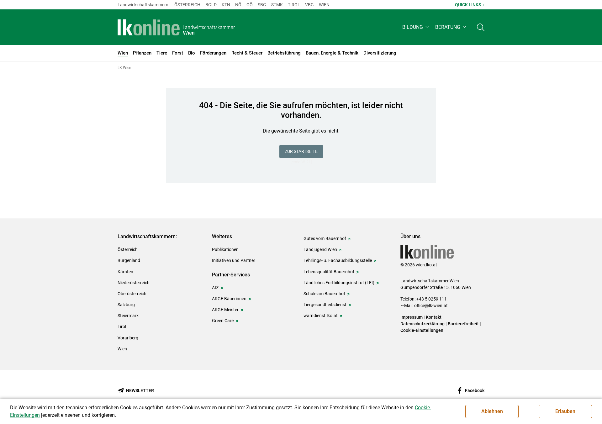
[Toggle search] (480, 27)
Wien (324, 4)
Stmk (277, 4)
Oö (249, 4)
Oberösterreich (132, 293)
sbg (262, 4)
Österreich (187, 4)
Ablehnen (492, 411)
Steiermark (128, 315)
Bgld (211, 4)
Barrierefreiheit (463, 323)
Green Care (223, 320)
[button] (416, 27)
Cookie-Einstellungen (421, 330)
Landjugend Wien (320, 249)
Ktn (226, 4)
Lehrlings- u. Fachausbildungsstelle (338, 260)
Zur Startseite (301, 151)
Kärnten (125, 271)
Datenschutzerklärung (422, 323)
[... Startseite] (176, 27)
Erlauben (565, 411)
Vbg (309, 4)
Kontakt (433, 317)
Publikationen (225, 249)
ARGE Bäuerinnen (229, 298)
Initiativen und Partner (233, 260)
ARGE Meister (225, 309)
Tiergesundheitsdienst (325, 304)
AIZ (215, 287)
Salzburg (126, 304)
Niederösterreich (134, 282)
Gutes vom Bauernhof (325, 238)
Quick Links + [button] (469, 4)
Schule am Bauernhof (324, 293)
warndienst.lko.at (321, 315)
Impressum (411, 317)
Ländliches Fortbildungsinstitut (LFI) (339, 282)
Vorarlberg (128, 337)
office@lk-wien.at (431, 305)
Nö (238, 4)
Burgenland (129, 260)
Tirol (294, 4)
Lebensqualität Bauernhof (329, 271)
